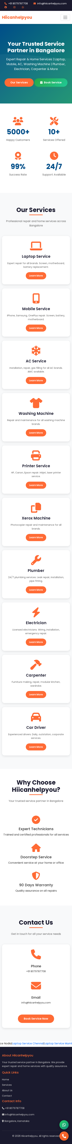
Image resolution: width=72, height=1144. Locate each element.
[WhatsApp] (64, 1124)
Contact (7, 1095)
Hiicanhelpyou (17, 17)
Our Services (19, 82)
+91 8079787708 (18, 3)
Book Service (53, 82)
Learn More (36, 275)
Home (5, 1079)
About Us (7, 1090)
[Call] (64, 1136)
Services (7, 1085)
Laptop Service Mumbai (54, 1043)
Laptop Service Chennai (23, 1043)
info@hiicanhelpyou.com (52, 3)
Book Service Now (36, 1019)
